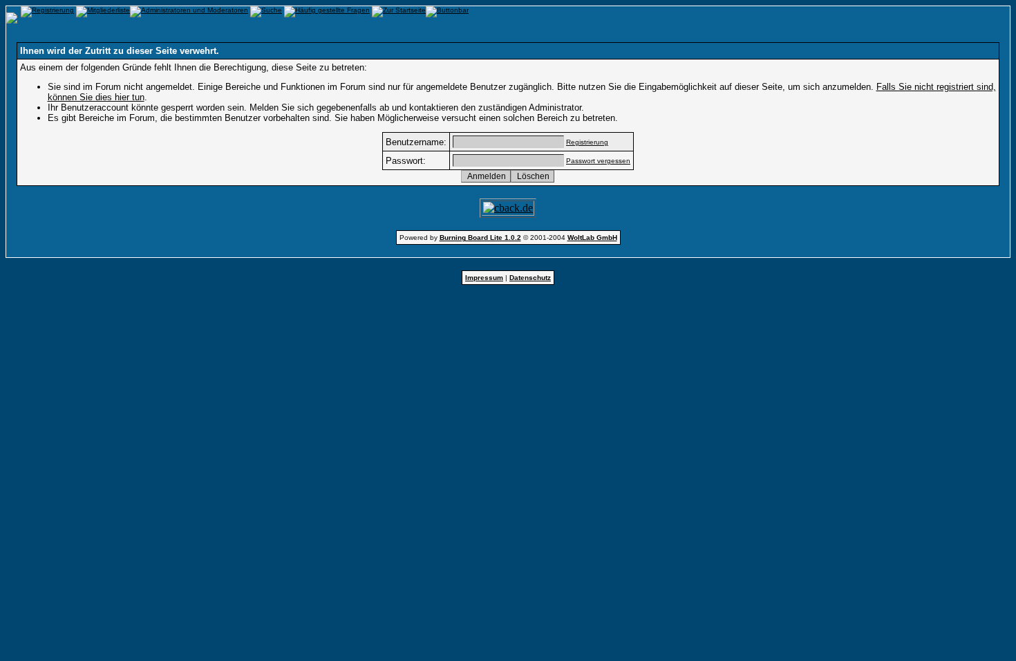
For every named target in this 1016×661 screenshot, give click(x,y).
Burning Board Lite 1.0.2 (480, 237)
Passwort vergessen (598, 161)
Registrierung (587, 142)
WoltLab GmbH (592, 237)
